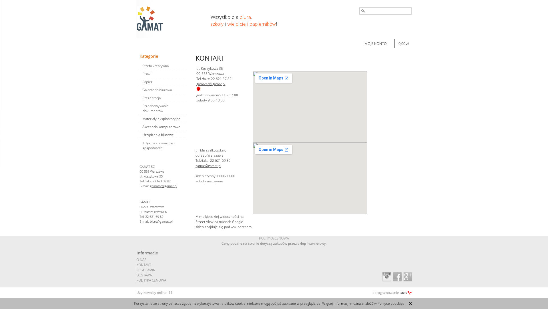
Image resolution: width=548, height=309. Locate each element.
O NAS (141, 259)
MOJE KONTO (375, 43)
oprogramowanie (385, 292)
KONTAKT (143, 264)
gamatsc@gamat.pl (163, 186)
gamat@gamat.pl (208, 165)
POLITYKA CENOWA (151, 280)
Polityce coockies (391, 303)
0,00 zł (403, 43)
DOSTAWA (144, 275)
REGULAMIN (146, 270)
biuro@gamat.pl (161, 221)
